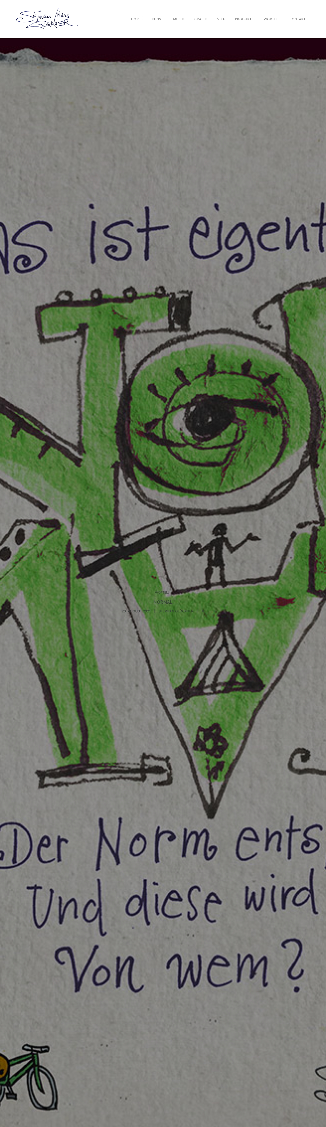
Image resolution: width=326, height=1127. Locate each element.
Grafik (200, 19)
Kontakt (298, 19)
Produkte (244, 19)
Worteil (271, 19)
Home (136, 19)
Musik (178, 19)
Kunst (157, 19)
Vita (221, 19)
